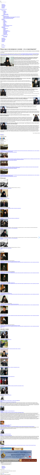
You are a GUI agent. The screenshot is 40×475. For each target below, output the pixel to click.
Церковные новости (6, 16)
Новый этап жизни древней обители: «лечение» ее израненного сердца (9, 367)
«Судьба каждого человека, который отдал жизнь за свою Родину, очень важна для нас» (12, 385)
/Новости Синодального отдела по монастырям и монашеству (8, 160)
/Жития (1, 401)
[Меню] (0, 1)
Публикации (3, 19)
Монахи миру (5, 33)
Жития (4, 29)
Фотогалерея (5, 36)
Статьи (4, 20)
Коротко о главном (5, 14)
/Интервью (1, 411)
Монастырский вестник (3, 9)
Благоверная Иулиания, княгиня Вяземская (6, 435)
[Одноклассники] (1, 138)
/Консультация (2, 429)
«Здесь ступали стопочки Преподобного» (5, 339)
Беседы (4, 22)
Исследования (5, 31)
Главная (3, 44)
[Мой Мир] (2, 138)
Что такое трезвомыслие (3, 314)
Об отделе (3, 4)
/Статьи (1, 248)
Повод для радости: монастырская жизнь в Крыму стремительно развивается (10, 208)
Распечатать (2, 134)
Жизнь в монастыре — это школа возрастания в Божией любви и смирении (10, 348)
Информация (3, 38)
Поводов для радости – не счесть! (4, 198)
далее (3, 473)
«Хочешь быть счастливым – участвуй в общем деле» (7, 376)
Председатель (4, 5)
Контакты (3, 41)
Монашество (3, 27)
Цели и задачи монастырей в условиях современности (7, 282)
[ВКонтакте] (0, 138)
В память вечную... (6, 30)
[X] (4, 138)
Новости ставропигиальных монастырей (8, 17)
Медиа (3, 35)
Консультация (5, 32)
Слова (4, 13)
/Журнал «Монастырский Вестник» (5, 425)
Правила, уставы (5, 34)
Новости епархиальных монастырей (8, 18)
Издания (4, 24)
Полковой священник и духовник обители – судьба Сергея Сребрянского (10, 400)
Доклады (4, 12)
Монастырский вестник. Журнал (7, 25)
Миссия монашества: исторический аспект (6, 293)
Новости (3, 15)
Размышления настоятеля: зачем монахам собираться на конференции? (9, 218)
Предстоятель (4, 10)
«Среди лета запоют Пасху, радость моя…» (6, 188)
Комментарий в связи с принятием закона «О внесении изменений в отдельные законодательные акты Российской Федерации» (17, 426)
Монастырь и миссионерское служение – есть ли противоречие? (9, 228)
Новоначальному (5, 28)
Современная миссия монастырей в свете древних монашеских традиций (10, 261)
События (4, 11)
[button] (39, 237)
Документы (3, 6)
